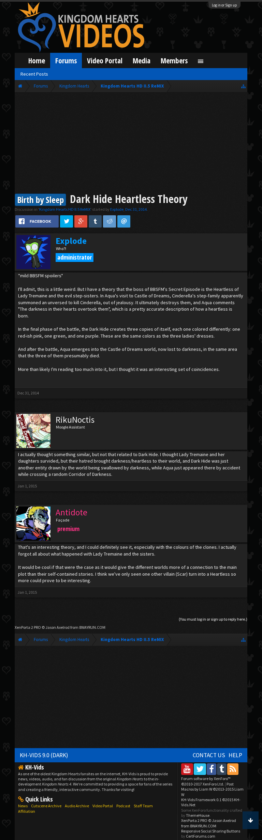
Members (174, 60)
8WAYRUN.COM (92, 627)
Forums (66, 60)
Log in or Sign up (224, 5)
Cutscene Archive (46, 805)
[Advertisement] (131, 143)
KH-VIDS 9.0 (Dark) (44, 755)
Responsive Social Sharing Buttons (210, 831)
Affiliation (26, 811)
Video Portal (104, 60)
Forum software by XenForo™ (206, 781)
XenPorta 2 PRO (28, 627)
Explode (116, 209)
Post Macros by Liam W (212, 789)
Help (235, 755)
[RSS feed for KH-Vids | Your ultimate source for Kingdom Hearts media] (233, 769)
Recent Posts (34, 74)
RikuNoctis (75, 419)
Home (36, 60)
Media (141, 60)
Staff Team (143, 805)
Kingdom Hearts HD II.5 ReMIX (64, 209)
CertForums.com (200, 836)
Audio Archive (77, 805)
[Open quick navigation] (243, 86)
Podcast (123, 805)
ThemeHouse (197, 815)
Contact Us (209, 755)
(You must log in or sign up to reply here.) (213, 619)
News (23, 805)
